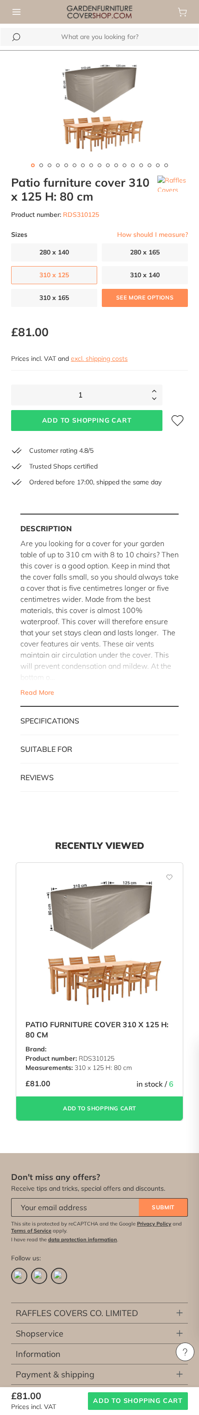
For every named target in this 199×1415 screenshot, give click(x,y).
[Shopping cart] (182, 12)
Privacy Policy (154, 1223)
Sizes (19, 235)
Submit (163, 1207)
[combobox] (99, 36)
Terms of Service (31, 1230)
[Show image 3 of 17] (49, 165)
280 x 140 (54, 252)
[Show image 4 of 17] (58, 165)
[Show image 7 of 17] (83, 165)
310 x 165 (54, 297)
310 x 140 (145, 275)
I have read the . (64, 1239)
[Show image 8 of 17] (91, 165)
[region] (99, 107)
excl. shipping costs (99, 358)
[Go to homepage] (99, 11)
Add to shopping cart (87, 420)
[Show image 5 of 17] (66, 165)
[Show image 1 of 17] (33, 165)
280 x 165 (145, 252)
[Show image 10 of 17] (108, 165)
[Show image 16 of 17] (158, 165)
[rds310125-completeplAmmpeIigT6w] (99, 107)
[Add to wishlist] (164, 876)
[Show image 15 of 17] (149, 165)
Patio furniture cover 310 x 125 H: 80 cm (96, 1029)
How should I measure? (152, 234)
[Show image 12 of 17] (124, 165)
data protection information (82, 1239)
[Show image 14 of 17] (141, 165)
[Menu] (16, 12)
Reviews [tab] (37, 777)
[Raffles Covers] (172, 189)
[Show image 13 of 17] (133, 165)
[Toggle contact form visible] (185, 1352)
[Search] (16, 37)
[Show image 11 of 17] (116, 165)
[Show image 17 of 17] (166, 165)
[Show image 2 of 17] (41, 165)
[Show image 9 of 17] (99, 165)
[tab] (99, 610)
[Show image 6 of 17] (74, 165)
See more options (145, 297)
